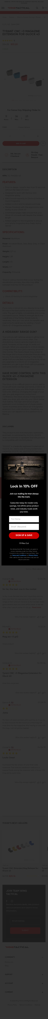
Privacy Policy (33, 555)
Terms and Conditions (19, 555)
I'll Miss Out (24, 543)
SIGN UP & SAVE (24, 535)
